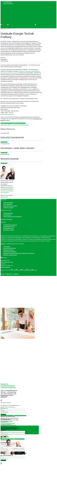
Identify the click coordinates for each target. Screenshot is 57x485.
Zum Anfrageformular (5, 419)
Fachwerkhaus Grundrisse (9, 251)
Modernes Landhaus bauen (10, 255)
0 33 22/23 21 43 (7, 2)
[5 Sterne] (34, 270)
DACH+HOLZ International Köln (12, 137)
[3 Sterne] (23, 270)
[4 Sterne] (29, 270)
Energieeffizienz (7, 214)
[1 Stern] (13, 270)
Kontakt (2, 274)
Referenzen (3, 197)
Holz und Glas (13, 72)
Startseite (3, 243)
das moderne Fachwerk (6, 219)
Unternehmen (6, 246)
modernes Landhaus (8, 207)
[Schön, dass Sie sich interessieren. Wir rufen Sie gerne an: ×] (28, 398)
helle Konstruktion (7, 204)
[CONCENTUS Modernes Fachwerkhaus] (21, 26)
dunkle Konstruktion (8, 202)
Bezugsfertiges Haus (8, 228)
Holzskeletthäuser (9, 187)
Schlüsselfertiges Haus (9, 226)
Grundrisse (29, 89)
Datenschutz (9, 274)
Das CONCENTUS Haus (9, 248)
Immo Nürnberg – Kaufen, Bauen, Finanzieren (17, 148)
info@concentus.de (8, 3)
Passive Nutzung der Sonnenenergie (12, 216)
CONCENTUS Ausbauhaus (10, 225)
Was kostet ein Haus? (8, 230)
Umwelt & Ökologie (8, 213)
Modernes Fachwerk (8, 250)
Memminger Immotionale (10, 158)
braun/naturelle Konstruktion (10, 205)
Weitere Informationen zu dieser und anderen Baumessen (15, 125)
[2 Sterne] (18, 270)
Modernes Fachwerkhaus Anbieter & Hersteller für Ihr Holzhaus (18, 253)
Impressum (16, 274)
